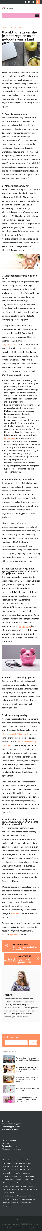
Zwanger (16, 1199)
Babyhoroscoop (13, 1160)
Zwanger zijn (7, 1206)
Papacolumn (26, 1173)
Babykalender (25, 1160)
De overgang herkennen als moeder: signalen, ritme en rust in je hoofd (26, 1099)
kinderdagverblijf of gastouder (15, 734)
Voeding (27, 956)
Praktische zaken (10, 28)
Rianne (8, 994)
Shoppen (12, 1183)
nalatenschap (25, 626)
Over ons (5, 1121)
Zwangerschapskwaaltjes (10, 1202)
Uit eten (5, 1186)
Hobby (26, 1166)
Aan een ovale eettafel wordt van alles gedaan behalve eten (27, 1079)
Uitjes (12, 1186)
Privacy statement (9, 1146)
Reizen (26, 1179)
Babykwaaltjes (7, 1163)
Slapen (19, 1183)
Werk (30, 1196)
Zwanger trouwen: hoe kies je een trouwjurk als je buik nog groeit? (27, 1069)
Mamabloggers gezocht (11, 1126)
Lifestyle (22, 1170)
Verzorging (15, 1189)
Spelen (32, 1183)
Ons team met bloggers (11, 1124)
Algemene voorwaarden (11, 1149)
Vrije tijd (12, 1193)
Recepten (18, 1179)
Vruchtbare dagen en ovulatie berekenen (27, 1089)
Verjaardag (6, 1189)
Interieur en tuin (8, 1170)
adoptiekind (15, 913)
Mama (29, 1170)
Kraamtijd (17, 944)
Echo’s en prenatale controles (23, 1163)
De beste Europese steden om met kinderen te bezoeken (27, 1059)
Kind (16, 1170)
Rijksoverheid (15, 934)
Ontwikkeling (7, 1173)
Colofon (5, 1143)
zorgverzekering (9, 344)
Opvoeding (16, 1173)
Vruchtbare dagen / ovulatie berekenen (15, 1196)
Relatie (32, 1179)
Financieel (6, 1166)
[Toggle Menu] (37, 16)
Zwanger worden (25, 1202)
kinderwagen (10, 438)
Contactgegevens (9, 1140)
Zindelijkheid (7, 1199)
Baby (21, 28)
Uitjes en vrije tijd (21, 1186)
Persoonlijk (6, 1176)
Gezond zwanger (17, 1166)
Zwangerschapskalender (28, 1199)
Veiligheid (31, 1186)
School (5, 1183)
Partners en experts (10, 1129)
